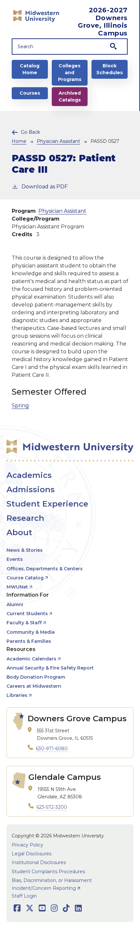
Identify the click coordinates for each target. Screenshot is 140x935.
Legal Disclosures (31, 854)
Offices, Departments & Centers (45, 569)
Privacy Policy (27, 845)
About (19, 532)
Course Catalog (25, 578)
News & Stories (25, 550)
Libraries (17, 695)
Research (25, 518)
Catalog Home (29, 69)
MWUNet (17, 587)
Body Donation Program (36, 677)
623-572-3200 (51, 807)
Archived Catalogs (70, 96)
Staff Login (24, 896)
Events (15, 559)
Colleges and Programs (69, 72)
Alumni (15, 604)
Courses (30, 93)
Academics (29, 475)
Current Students (27, 614)
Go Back (30, 132)
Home (19, 141)
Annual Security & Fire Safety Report (50, 668)
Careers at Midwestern (34, 686)
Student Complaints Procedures (48, 871)
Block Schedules (109, 69)
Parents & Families (29, 641)
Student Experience (47, 503)
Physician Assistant (58, 141)
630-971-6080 (52, 749)
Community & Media (31, 632)
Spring (20, 405)
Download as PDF (44, 186)
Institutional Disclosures (39, 862)
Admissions (31, 489)
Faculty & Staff (24, 623)
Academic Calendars (31, 659)
